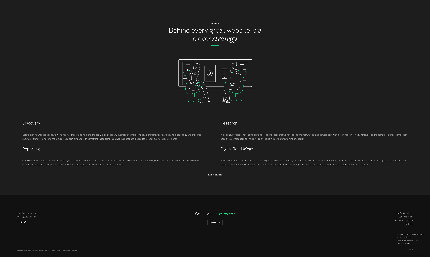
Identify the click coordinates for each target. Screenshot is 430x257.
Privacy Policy (411, 241)
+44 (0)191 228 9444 (26, 217)
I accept (411, 249)
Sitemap (75, 250)
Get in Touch (215, 222)
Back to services (215, 175)
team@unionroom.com (27, 213)
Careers (66, 250)
